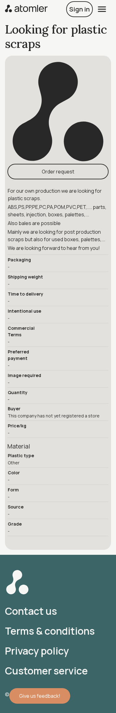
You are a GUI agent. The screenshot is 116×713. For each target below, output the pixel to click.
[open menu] (102, 9)
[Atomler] (26, 9)
